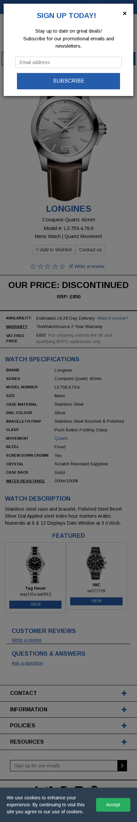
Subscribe (68, 81)
